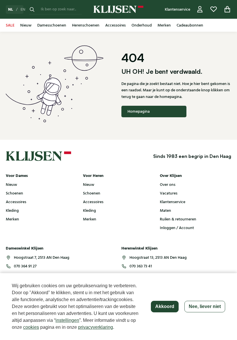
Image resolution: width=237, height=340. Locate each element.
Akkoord (164, 306)
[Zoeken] (32, 9)
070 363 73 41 (140, 266)
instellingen (67, 320)
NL (10, 9)
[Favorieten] (214, 9)
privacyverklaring (95, 327)
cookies (31, 327)
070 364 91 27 (25, 266)
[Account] (200, 9)
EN (23, 9)
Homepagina (138, 111)
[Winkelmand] (227, 9)
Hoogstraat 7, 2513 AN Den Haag (41, 257)
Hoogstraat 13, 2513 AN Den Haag (158, 257)
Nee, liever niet (205, 306)
